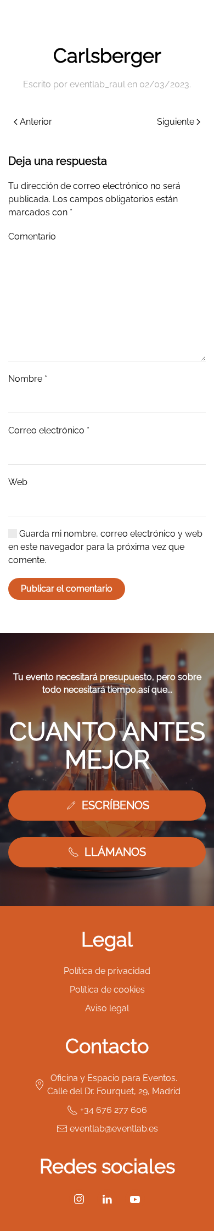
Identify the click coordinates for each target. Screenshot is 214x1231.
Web (17, 482)
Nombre (27, 379)
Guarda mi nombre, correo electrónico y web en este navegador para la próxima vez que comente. (105, 546)
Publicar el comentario (66, 588)
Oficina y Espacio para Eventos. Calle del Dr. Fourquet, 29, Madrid (114, 1084)
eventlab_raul (97, 84)
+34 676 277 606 (113, 1110)
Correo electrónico (48, 430)
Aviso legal (107, 1008)
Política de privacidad (107, 971)
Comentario (32, 236)
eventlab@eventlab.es (114, 1128)
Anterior (36, 121)
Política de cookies (107, 989)
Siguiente (175, 121)
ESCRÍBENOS (115, 805)
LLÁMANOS (115, 852)
